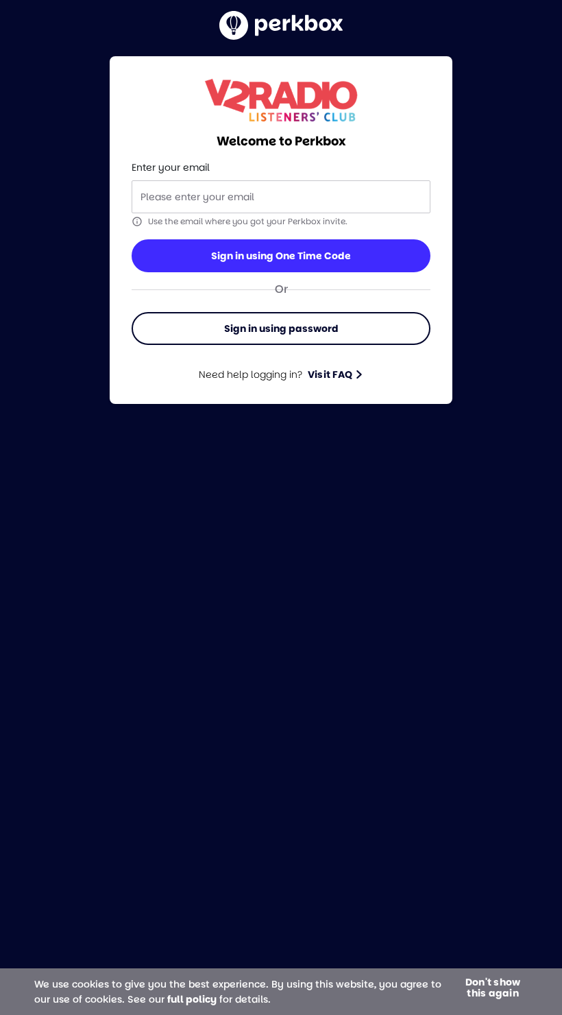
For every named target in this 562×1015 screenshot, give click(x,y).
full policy (192, 999)
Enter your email (171, 167)
